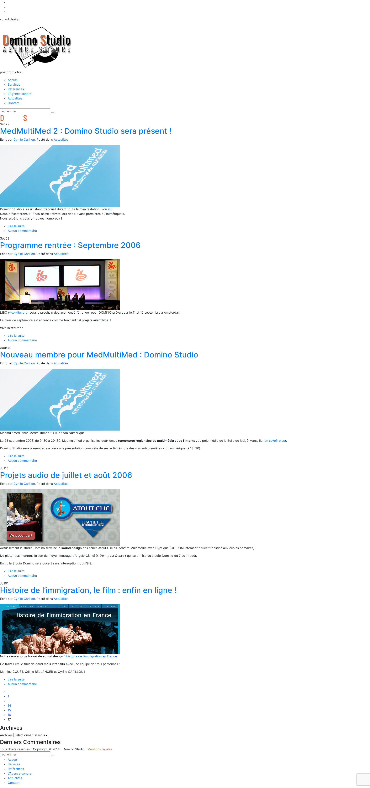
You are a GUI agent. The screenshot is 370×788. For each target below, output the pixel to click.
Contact (13, 103)
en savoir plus (275, 440)
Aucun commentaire (22, 231)
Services (14, 84)
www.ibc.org (18, 312)
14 (9, 705)
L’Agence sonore (19, 94)
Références (16, 89)
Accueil (13, 80)
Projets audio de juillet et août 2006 (66, 475)
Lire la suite (16, 226)
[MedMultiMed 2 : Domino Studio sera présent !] (60, 175)
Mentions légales (99, 749)
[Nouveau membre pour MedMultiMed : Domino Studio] (60, 399)
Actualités (15, 98)
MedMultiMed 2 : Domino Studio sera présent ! (86, 131)
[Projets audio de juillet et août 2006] (60, 517)
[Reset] (52, 112)
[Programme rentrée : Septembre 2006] (60, 284)
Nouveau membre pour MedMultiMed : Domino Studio (99, 354)
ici (110, 209)
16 (9, 715)
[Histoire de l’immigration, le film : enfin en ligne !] (60, 629)
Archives (6, 735)
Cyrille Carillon (24, 139)
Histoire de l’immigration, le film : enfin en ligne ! (88, 590)
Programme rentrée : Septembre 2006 (70, 245)
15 (9, 710)
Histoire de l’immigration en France (91, 656)
